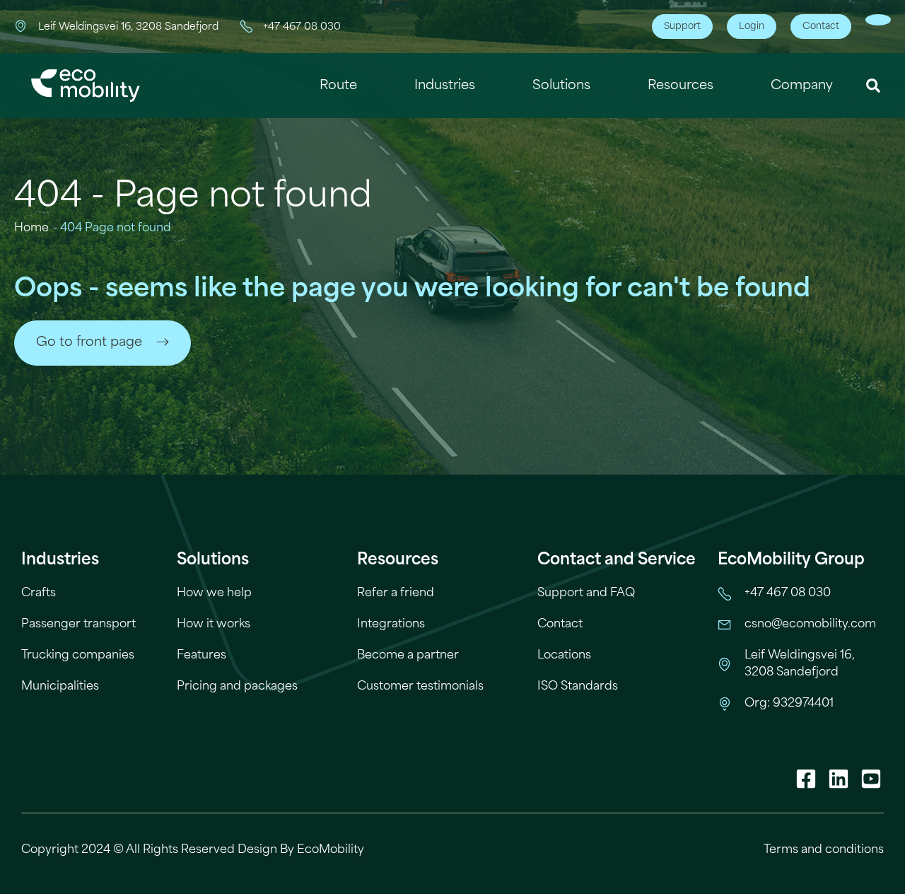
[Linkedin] (838, 778)
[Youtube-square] (871, 778)
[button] (873, 86)
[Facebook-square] (806, 778)
